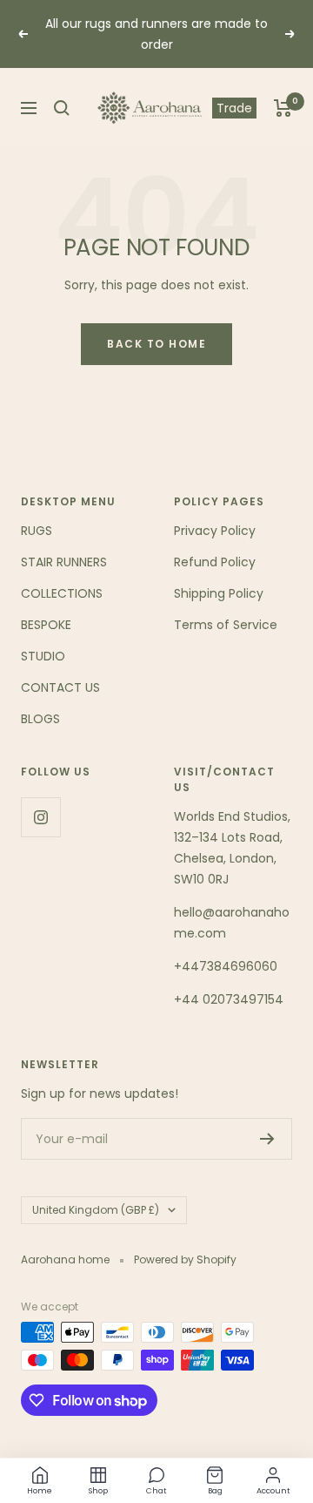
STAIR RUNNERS (64, 562)
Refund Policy (215, 562)
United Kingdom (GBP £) (95, 1209)
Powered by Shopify (185, 1259)
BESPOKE (46, 624)
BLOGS (40, 719)
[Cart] (283, 108)
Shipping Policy (218, 593)
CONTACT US (60, 687)
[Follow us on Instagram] (40, 816)
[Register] (267, 1139)
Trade (234, 108)
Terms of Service (225, 624)
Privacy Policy (215, 530)
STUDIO (43, 656)
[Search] (62, 108)
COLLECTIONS (62, 593)
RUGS (36, 530)
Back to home (156, 343)
